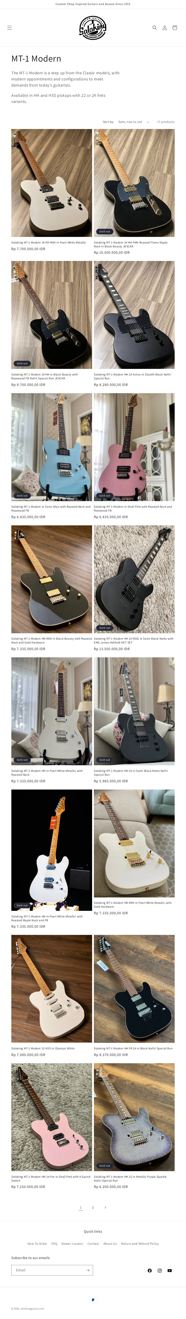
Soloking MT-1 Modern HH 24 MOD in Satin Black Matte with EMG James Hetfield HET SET (134, 640)
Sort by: (108, 122)
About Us (110, 1244)
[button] (10, 28)
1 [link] (81, 1207)
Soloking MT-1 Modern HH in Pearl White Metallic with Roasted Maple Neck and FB (47, 918)
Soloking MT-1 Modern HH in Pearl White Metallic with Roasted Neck (47, 773)
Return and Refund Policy (140, 1244)
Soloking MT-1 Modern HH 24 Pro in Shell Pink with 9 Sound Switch (50, 1178)
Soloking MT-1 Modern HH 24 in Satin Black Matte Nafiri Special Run (131, 773)
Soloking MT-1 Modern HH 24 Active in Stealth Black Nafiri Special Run (132, 376)
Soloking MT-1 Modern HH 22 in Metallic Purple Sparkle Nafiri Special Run (130, 1178)
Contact (93, 1244)
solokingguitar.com (32, 1308)
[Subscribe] (88, 1270)
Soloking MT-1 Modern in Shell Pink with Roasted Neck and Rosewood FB (133, 508)
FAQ (54, 1244)
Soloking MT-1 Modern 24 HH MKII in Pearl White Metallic (48, 242)
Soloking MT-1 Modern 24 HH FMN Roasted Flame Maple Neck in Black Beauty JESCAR (131, 244)
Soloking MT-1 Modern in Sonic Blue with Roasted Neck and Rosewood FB (51, 508)
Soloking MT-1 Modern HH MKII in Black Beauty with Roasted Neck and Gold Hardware (51, 640)
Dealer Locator (72, 1244)
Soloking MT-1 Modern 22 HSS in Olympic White (42, 1048)
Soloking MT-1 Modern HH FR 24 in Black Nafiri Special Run (133, 1048)
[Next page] (105, 1207)
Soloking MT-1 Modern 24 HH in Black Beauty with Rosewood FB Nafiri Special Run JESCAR (44, 376)
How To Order (37, 1244)
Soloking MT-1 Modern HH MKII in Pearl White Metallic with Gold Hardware (132, 905)
